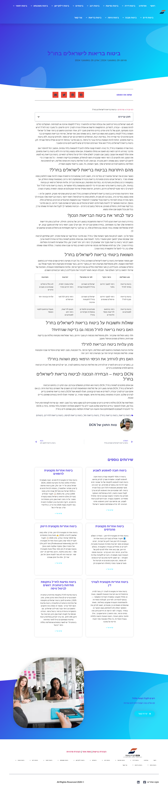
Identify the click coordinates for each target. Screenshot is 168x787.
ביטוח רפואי (21, 6)
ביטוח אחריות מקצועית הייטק (58, 526)
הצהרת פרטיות (74, 752)
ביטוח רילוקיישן (61, 6)
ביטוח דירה (130, 6)
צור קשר (78, 18)
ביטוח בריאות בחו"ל (109, 415)
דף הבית (129, 110)
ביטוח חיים (148, 18)
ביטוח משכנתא (40, 6)
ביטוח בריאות (95, 18)
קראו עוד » (109, 510)
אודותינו (142, 6)
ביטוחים (79, 6)
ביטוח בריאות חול (91, 415)
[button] (81, 95)
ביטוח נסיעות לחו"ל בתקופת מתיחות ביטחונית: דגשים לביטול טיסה (58, 585)
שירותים (121, 110)
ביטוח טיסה (113, 18)
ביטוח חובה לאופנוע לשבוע (109, 470)
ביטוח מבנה (130, 18)
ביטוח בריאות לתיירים (53, 415)
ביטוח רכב (94, 6)
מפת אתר (86, 752)
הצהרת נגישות (99, 752)
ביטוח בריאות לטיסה (73, 415)
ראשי (152, 6)
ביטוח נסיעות (112, 6)
